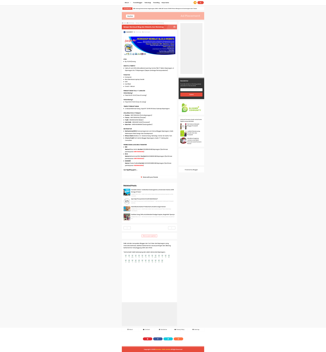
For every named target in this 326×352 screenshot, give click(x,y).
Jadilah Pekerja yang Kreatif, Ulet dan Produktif (193, 133)
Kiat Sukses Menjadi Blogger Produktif (193, 125)
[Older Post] (171, 227)
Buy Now (130, 16)
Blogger (195, 170)
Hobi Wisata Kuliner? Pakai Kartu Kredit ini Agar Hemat (148, 207)
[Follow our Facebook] (158, 338)
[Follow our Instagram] (178, 338)
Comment (147, 32)
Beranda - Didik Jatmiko (162, 349)
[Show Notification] (195, 2)
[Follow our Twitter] (168, 338)
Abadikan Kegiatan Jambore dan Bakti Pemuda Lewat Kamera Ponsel (194, 141)
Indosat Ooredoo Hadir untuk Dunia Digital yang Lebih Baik (191, 120)
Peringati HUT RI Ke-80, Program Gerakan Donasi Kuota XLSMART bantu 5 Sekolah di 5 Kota (162, 8)
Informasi (138, 32)
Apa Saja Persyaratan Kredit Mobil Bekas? (144, 199)
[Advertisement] (149, 314)
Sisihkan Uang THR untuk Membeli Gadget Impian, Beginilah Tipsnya (153, 214)
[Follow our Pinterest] (147, 338)
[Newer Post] (127, 227)
